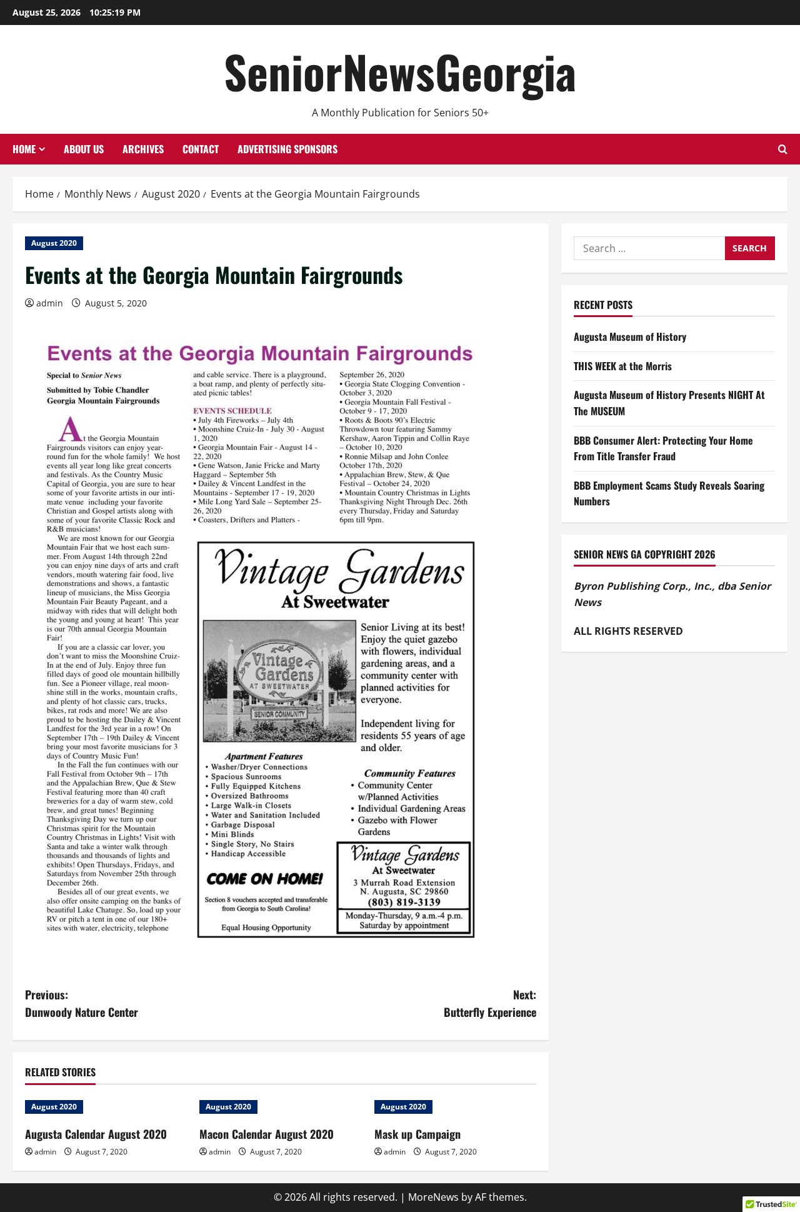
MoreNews (433, 1197)
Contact (200, 148)
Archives (143, 148)
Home (24, 148)
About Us (84, 148)
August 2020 (54, 243)
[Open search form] (783, 149)
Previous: (81, 1003)
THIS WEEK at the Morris (623, 365)
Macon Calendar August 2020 (266, 1134)
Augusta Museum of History (630, 337)
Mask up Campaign (417, 1134)
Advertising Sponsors (288, 148)
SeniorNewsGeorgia (400, 71)
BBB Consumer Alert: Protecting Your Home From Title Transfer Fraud (663, 448)
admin (49, 303)
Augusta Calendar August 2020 (96, 1134)
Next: (490, 1003)
